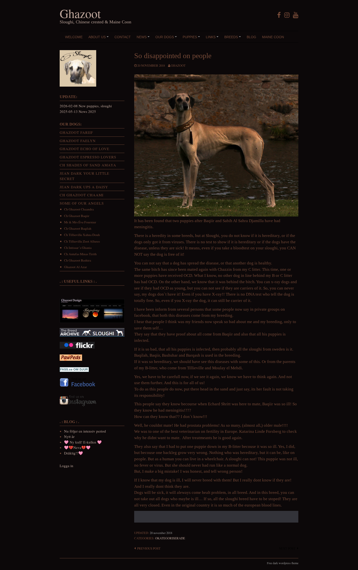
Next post (287, 548)
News (144, 38)
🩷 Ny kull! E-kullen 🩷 (83, 442)
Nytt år (69, 436)
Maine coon (273, 37)
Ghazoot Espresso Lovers (88, 156)
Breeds (233, 38)
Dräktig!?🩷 (73, 453)
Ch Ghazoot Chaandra (79, 209)
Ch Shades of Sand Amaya (88, 165)
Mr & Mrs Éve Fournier (80, 222)
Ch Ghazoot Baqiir (76, 216)
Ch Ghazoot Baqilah (77, 228)
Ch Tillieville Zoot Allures (82, 241)
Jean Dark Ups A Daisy (84, 186)
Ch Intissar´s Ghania (78, 247)
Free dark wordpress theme (282, 563)
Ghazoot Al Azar (75, 267)
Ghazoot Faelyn (78, 140)
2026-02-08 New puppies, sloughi (86, 105)
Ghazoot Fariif (76, 132)
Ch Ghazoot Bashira (77, 260)
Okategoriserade (170, 538)
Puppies (192, 38)
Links (213, 38)
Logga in (66, 465)
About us (99, 38)
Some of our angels (82, 203)
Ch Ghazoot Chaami (82, 194)
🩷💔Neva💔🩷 (77, 447)
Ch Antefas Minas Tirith (80, 254)
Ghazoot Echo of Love (84, 148)
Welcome (74, 37)
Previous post (148, 548)
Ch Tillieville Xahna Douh (82, 235)
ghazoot (178, 65)
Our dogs (166, 38)
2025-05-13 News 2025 (78, 111)
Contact (122, 37)
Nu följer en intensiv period (85, 431)
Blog (251, 37)
